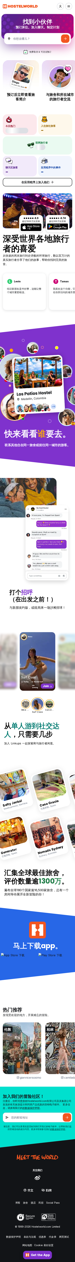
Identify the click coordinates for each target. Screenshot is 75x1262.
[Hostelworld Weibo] (37, 1177)
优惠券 (42, 1236)
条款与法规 (30, 1236)
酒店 (33, 1202)
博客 (17, 1202)
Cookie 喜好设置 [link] (43, 1245)
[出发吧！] (65, 38)
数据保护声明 (13, 1236)
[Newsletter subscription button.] (67, 1117)
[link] (53, 790)
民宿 (41, 1202)
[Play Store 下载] (57, 226)
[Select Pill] (60, 6)
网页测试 (64, 1236)
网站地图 (27, 1245)
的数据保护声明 (31, 1107)
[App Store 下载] (31, 227)
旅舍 (25, 1202)
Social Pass (53, 1202)
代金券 (52, 1236)
